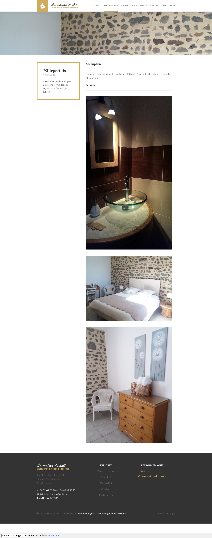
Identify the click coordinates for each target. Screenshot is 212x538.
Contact (155, 5)
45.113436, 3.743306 (48, 498)
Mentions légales (86, 513)
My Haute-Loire (151, 471)
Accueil (97, 5)
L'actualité (106, 483)
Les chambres (111, 5)
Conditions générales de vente (111, 513)
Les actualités (139, 5)
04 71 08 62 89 (48, 490)
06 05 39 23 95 (67, 490)
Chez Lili (125, 5)
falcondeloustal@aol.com (54, 494)
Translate (53, 535)
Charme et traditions (151, 476)
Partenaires (169, 5)
